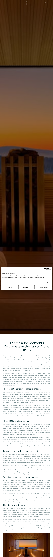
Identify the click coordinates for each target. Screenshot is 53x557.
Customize (46, 282)
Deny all (10, 287)
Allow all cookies (43, 287)
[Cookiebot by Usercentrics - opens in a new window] (45, 269)
